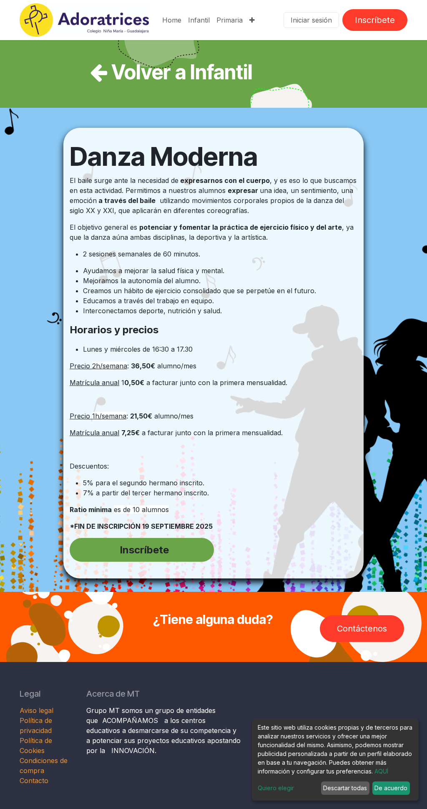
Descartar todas (345, 787)
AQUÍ (381, 771)
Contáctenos (362, 629)
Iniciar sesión (311, 20)
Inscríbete (375, 20)
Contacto (34, 780)
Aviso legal (37, 710)
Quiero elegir (276, 787)
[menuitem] (172, 20)
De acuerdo (390, 787)
